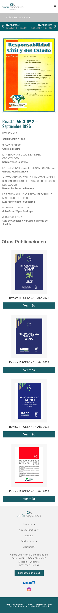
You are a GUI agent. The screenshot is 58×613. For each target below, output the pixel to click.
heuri (46, 606)
